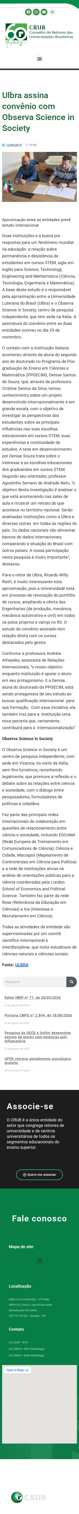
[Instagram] (36, 12)
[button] (52, 12)
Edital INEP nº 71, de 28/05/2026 (33, 998)
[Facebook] (28, 12)
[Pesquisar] (71, 982)
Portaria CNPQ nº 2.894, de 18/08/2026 (38, 1015)
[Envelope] (44, 12)
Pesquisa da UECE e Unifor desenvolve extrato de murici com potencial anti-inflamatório (38, 1037)
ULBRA (21, 964)
